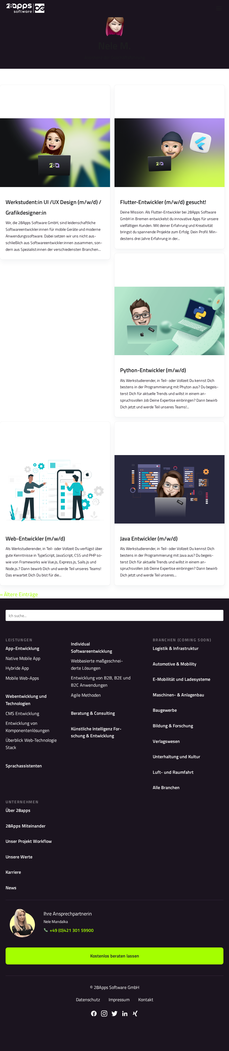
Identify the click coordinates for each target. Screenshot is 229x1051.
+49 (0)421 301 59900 (72, 930)
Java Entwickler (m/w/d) (149, 538)
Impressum (119, 999)
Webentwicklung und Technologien (26, 700)
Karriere (13, 872)
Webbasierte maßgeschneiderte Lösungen (97, 664)
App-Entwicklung (22, 648)
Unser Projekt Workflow (29, 841)
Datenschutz (88, 999)
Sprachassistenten (24, 765)
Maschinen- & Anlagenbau (178, 694)
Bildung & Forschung (173, 725)
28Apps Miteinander (26, 825)
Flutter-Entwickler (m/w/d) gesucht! (163, 202)
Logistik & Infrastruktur (176, 648)
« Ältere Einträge (19, 594)
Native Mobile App (23, 658)
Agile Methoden (86, 695)
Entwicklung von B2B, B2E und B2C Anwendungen (100, 681)
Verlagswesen (166, 741)
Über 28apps (18, 810)
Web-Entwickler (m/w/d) (35, 538)
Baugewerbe (165, 710)
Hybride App (17, 668)
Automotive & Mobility (174, 663)
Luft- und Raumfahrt (173, 772)
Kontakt (145, 999)
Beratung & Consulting (93, 713)
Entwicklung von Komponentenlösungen (27, 727)
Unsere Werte (19, 856)
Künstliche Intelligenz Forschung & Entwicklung (96, 732)
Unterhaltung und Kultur (176, 756)
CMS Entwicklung (22, 713)
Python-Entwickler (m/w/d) (153, 370)
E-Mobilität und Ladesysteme (181, 679)
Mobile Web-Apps (22, 678)
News (11, 887)
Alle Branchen (166, 787)
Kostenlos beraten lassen (114, 955)
